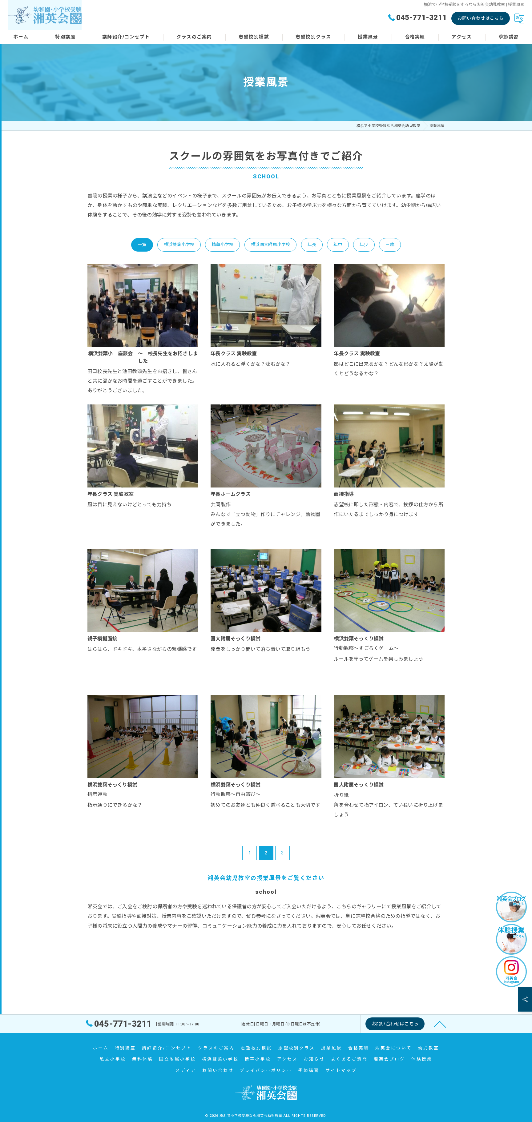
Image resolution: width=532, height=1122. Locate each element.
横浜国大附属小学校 (270, 244)
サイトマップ (341, 1070)
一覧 (142, 244)
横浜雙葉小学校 (179, 244)
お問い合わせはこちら (480, 18)
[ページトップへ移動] (440, 1024)
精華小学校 (222, 244)
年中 (337, 244)
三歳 (389, 244)
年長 (312, 244)
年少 (364, 244)
